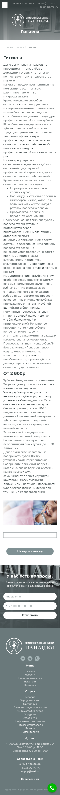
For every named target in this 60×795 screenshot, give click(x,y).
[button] (30, 551)
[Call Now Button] (52, 788)
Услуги (20, 47)
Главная (9, 47)
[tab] (30, 535)
